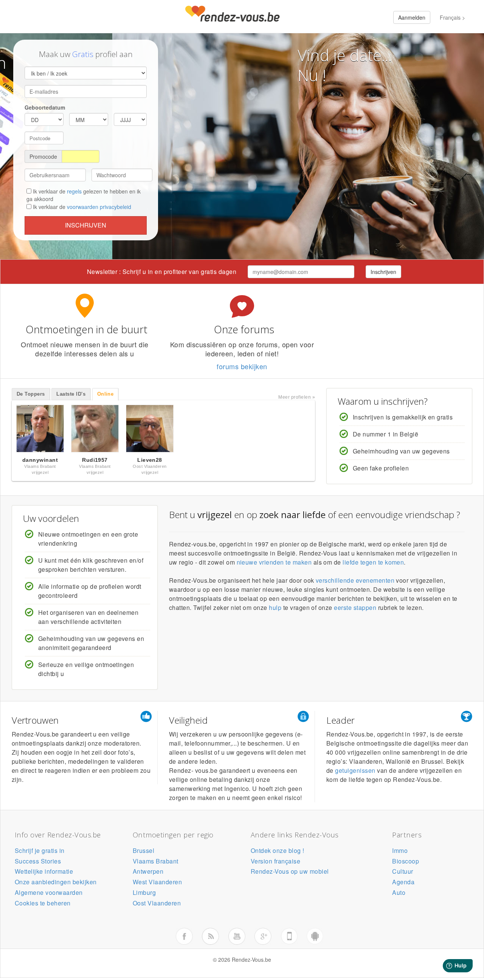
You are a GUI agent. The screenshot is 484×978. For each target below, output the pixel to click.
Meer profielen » (296, 397)
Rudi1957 (95, 460)
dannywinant (40, 460)
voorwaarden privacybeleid (99, 206)
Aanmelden (411, 17)
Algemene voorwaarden (49, 892)
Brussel (143, 850)
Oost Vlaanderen (157, 903)
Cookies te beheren (43, 903)
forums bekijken (242, 366)
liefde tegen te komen (373, 562)
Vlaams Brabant (155, 861)
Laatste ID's (70, 394)
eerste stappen (355, 607)
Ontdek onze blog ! (277, 850)
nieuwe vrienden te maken (274, 562)
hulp (275, 607)
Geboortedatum (45, 107)
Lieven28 (149, 460)
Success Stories (38, 861)
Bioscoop (405, 861)
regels (74, 191)
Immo (400, 850)
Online (105, 394)
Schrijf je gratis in (40, 850)
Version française (275, 861)
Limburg (144, 892)
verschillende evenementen (355, 580)
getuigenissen (355, 770)
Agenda (403, 881)
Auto (398, 892)
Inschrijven (85, 225)
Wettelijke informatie (44, 871)
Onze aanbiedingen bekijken (55, 881)
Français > (452, 17)
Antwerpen (148, 871)
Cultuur (402, 871)
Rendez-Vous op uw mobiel (290, 871)
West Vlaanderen (157, 881)
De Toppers (31, 394)
